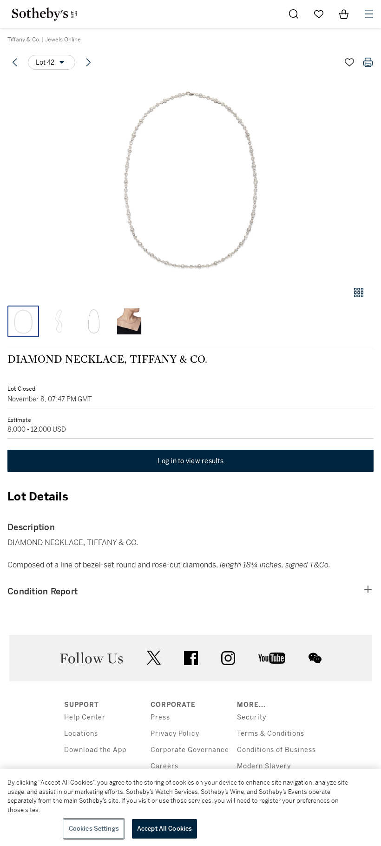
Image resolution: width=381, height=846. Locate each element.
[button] (190, 178)
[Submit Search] (293, 14)
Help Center (84, 717)
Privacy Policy (175, 734)
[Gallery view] (358, 292)
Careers (164, 766)
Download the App (95, 750)
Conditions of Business (276, 750)
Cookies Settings (94, 829)
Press (160, 717)
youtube (271, 658)
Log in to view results (190, 461)
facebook (191, 658)
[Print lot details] (368, 62)
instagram (228, 658)
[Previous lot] (15, 62)
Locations (81, 734)
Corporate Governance (190, 750)
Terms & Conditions (270, 734)
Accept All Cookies (164, 829)
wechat (315, 658)
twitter (154, 658)
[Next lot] (88, 62)
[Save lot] (349, 62)
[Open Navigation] (369, 14)
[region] (190, 807)
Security (251, 717)
